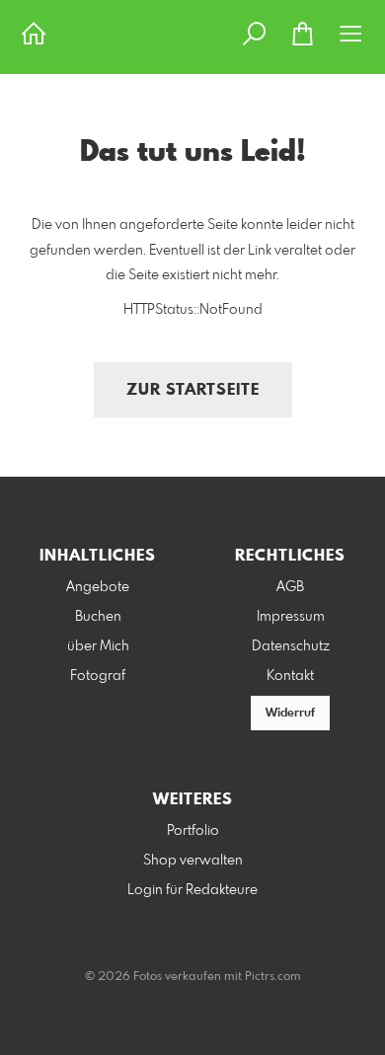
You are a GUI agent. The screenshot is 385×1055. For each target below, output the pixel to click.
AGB (290, 587)
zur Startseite (193, 390)
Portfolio (193, 831)
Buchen (98, 617)
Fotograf (97, 676)
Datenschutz (291, 646)
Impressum (291, 617)
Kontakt (290, 676)
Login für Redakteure (192, 890)
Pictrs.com (273, 977)
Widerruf (290, 713)
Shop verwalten (193, 860)
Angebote (97, 587)
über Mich (98, 646)
